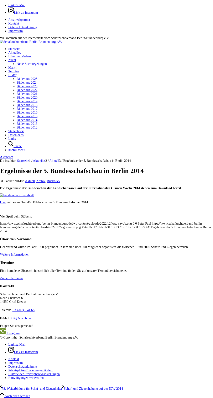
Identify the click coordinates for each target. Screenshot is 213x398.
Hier (3, 202)
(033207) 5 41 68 (23, 310)
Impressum (15, 31)
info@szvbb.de (21, 318)
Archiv (40, 181)
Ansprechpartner (19, 19)
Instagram (13, 333)
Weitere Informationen (14, 254)
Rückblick (53, 181)
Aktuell (30, 181)
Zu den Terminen (11, 278)
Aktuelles (6, 157)
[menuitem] (110, 20)
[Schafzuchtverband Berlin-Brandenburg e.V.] (31, 41)
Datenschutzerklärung (22, 27)
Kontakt (13, 23)
